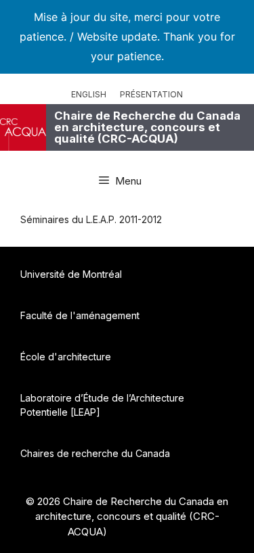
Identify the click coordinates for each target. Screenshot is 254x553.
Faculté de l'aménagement (80, 315)
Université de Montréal (71, 274)
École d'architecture (65, 356)
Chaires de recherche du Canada (95, 453)
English (88, 94)
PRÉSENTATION (151, 94)
